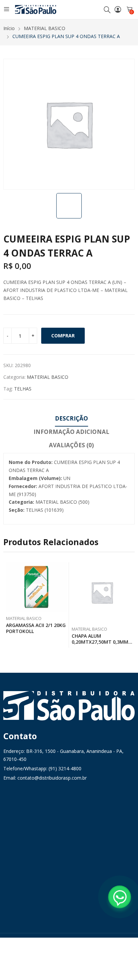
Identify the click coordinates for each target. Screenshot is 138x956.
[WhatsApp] (119, 897)
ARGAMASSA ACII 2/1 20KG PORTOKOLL (36, 628)
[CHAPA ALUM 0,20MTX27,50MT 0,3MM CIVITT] (102, 592)
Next (129, 605)
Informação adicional (71, 432)
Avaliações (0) (71, 445)
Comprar (63, 335)
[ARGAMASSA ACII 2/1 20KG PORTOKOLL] (36, 587)
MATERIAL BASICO (47, 377)
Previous (8, 605)
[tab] (71, 419)
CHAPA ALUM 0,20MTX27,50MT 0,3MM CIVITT (100, 642)
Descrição (71, 418)
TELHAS (22, 388)
